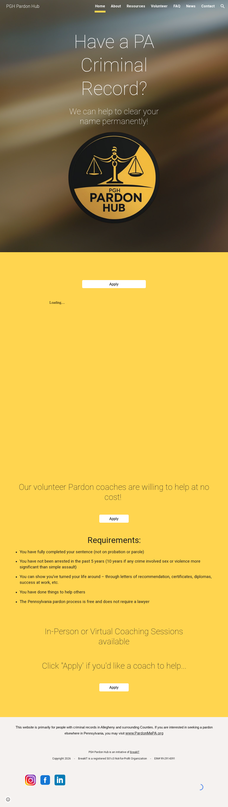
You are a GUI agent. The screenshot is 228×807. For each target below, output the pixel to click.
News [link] (190, 6)
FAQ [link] (176, 6)
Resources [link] (136, 6)
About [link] (116, 6)
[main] (114, 65)
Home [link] (100, 6)
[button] (222, 6)
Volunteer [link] (159, 6)
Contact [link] (208, 6)
